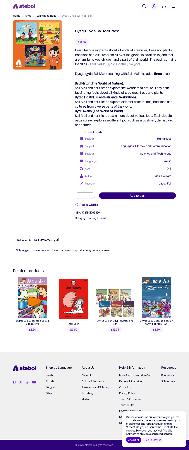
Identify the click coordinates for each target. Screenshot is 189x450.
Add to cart (137, 195)
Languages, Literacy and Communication (145, 146)
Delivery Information (130, 381)
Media (85, 399)
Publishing (87, 393)
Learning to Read (46, 15)
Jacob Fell (165, 183)
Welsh (167, 161)
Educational (167, 375)
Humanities (164, 138)
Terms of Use (127, 405)
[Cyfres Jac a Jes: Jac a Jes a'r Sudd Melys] (32, 297)
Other (49, 393)
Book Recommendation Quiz (135, 375)
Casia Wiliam (163, 176)
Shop (28, 15)
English (50, 381)
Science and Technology (155, 153)
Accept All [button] (133, 439)
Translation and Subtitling (95, 387)
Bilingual (50, 387)
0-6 (169, 168)
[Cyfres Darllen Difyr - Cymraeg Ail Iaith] (115, 303)
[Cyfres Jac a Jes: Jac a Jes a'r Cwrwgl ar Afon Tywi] (156, 297)
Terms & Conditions (130, 399)
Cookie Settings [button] (153, 439)
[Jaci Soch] (73, 299)
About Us (87, 375)
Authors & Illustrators (93, 381)
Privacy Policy (127, 393)
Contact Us (125, 387)
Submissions (168, 381)
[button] (174, 6)
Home (16, 15)
